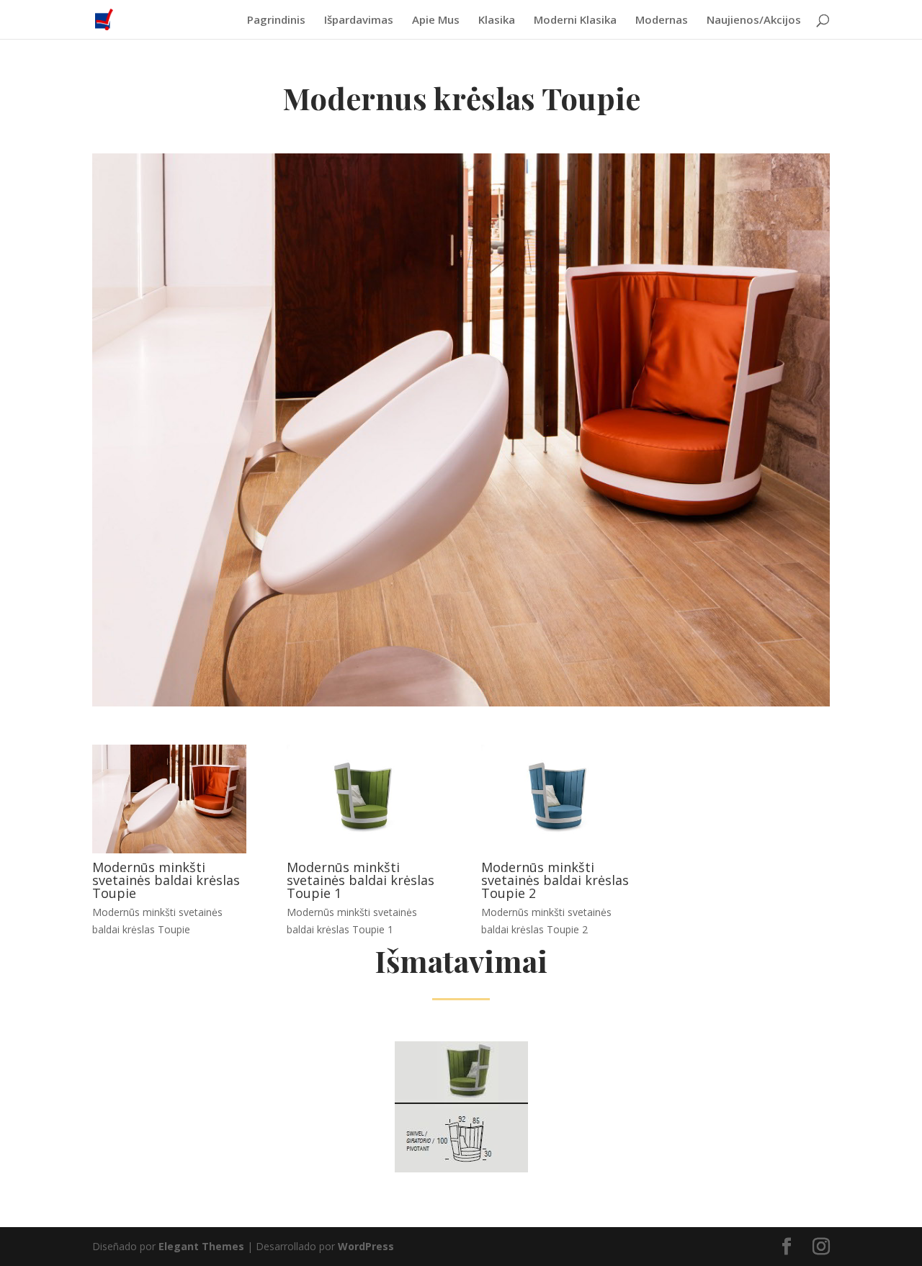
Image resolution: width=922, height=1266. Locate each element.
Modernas (661, 20)
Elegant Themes (201, 1246)
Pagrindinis (276, 20)
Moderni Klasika (575, 20)
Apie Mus (436, 20)
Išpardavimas (358, 20)
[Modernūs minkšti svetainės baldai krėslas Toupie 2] (558, 849)
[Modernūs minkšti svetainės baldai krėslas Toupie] (169, 849)
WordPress (366, 1246)
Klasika (496, 20)
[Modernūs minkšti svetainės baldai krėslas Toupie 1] (364, 849)
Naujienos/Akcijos (754, 20)
